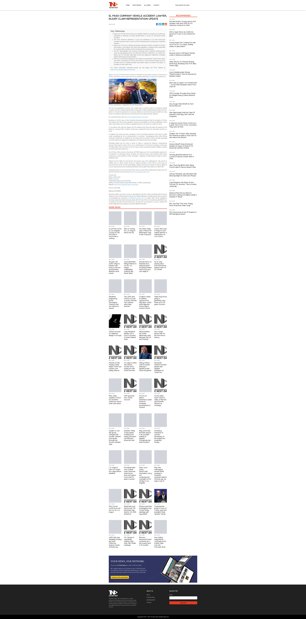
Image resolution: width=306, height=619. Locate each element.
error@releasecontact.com (136, 198)
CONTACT (156, 5)
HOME (128, 5)
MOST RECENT (137, 5)
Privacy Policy (151, 597)
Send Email (115, 179)
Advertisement (151, 600)
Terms (148, 595)
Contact (149, 602)
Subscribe (183, 603)
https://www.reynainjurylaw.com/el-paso (123, 69)
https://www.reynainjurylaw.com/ (140, 172)
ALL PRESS (147, 5)
